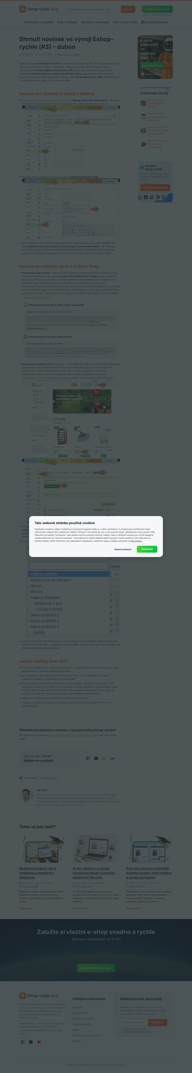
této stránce (136, 540)
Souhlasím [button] (147, 549)
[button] (123, 549)
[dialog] (96, 536)
